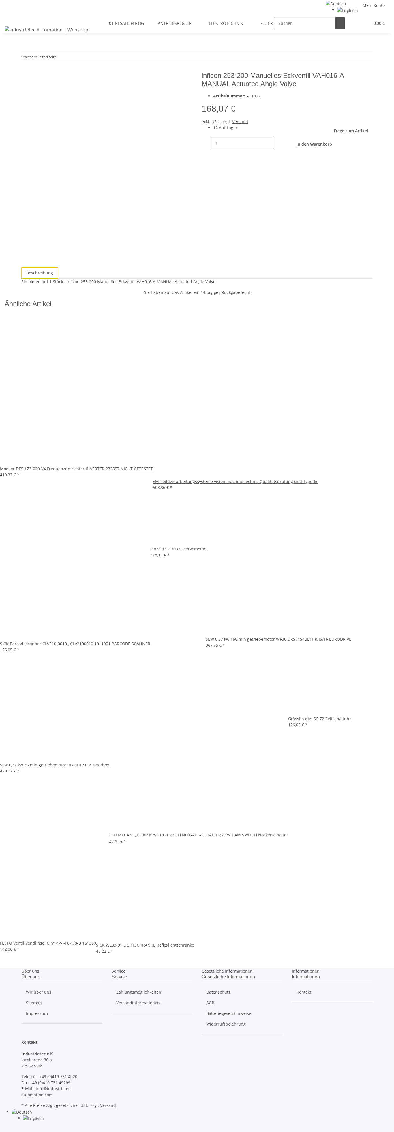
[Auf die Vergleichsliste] (26, 90)
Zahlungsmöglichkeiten (138, 992)
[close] (26, 78)
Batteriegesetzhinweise (228, 1013)
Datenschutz (218, 992)
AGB (210, 1002)
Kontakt (304, 992)
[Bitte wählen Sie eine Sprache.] (336, 3)
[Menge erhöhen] (278, 143)
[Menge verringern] (206, 143)
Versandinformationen (138, 1002)
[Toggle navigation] (12, 18)
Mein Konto (374, 5)
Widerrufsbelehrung (226, 1024)
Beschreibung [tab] (39, 273)
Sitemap (34, 1002)
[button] (354, 23)
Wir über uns (38, 992)
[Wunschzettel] (363, 23)
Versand (240, 121)
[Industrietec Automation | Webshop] (46, 29)
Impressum (37, 1013)
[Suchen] (340, 23)
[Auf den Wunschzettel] (36, 90)
